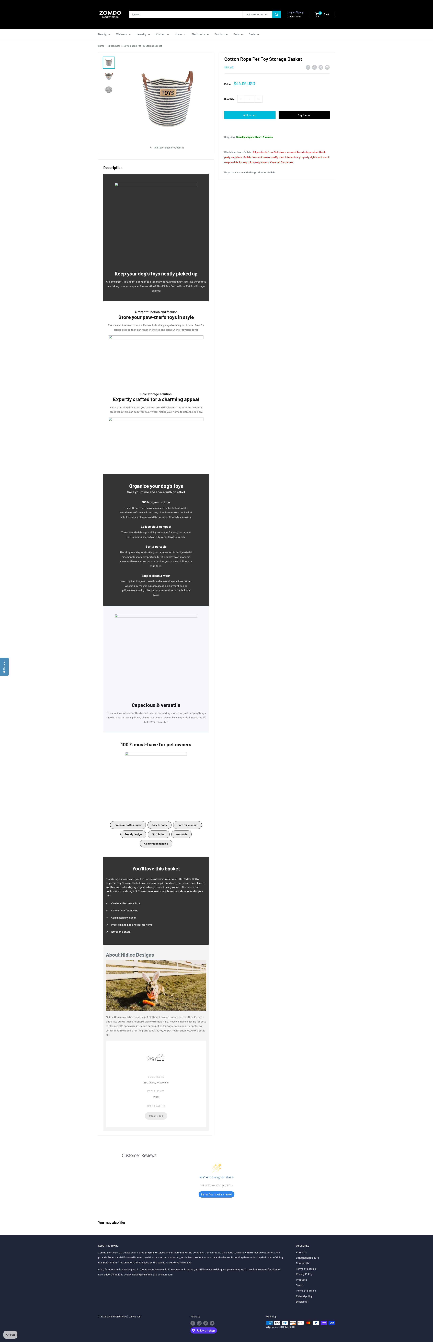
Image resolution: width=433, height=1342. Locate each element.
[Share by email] (327, 67)
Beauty (102, 34)
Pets (236, 34)
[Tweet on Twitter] (320, 67)
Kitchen (160, 34)
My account (295, 16)
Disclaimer (302, 1301)
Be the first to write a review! (216, 1194)
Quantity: (229, 98)
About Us (301, 1252)
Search (300, 1285)
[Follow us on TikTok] (212, 1323)
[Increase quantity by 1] (259, 98)
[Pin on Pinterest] (314, 67)
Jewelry (141, 34)
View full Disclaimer (281, 162)
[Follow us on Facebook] (192, 1323)
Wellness (121, 34)
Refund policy (304, 1296)
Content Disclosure (307, 1257)
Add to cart (249, 115)
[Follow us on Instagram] (199, 1323)
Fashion (219, 34)
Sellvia (228, 67)
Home (178, 34)
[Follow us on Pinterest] (205, 1323)
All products (114, 45)
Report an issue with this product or (249, 172)
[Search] (276, 14)
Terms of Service (306, 1268)
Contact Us (302, 1263)
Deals (252, 34)
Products (301, 1279)
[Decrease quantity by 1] (241, 98)
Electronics (198, 34)
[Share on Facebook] (308, 67)
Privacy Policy (304, 1274)
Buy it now (304, 115)
